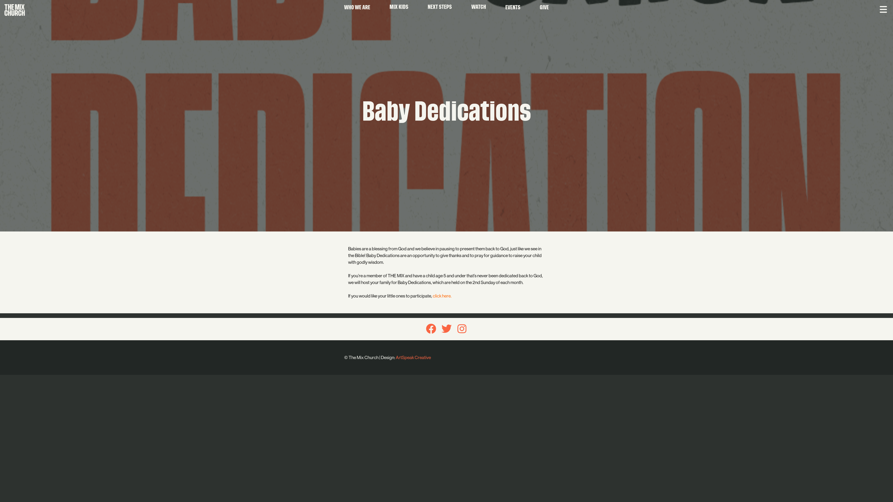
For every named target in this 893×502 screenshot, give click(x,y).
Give (544, 8)
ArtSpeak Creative (413, 357)
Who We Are (357, 8)
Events (512, 8)
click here (442, 295)
